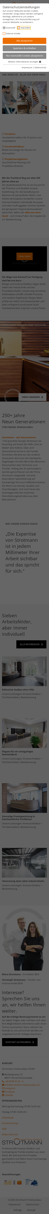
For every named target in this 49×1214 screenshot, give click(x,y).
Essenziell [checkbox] (10, 27)
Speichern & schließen (24, 48)
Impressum (27, 67)
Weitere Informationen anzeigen (23, 61)
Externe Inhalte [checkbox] (13, 33)
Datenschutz (40, 67)
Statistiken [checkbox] (25, 27)
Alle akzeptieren (24, 40)
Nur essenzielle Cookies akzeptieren (24, 55)
